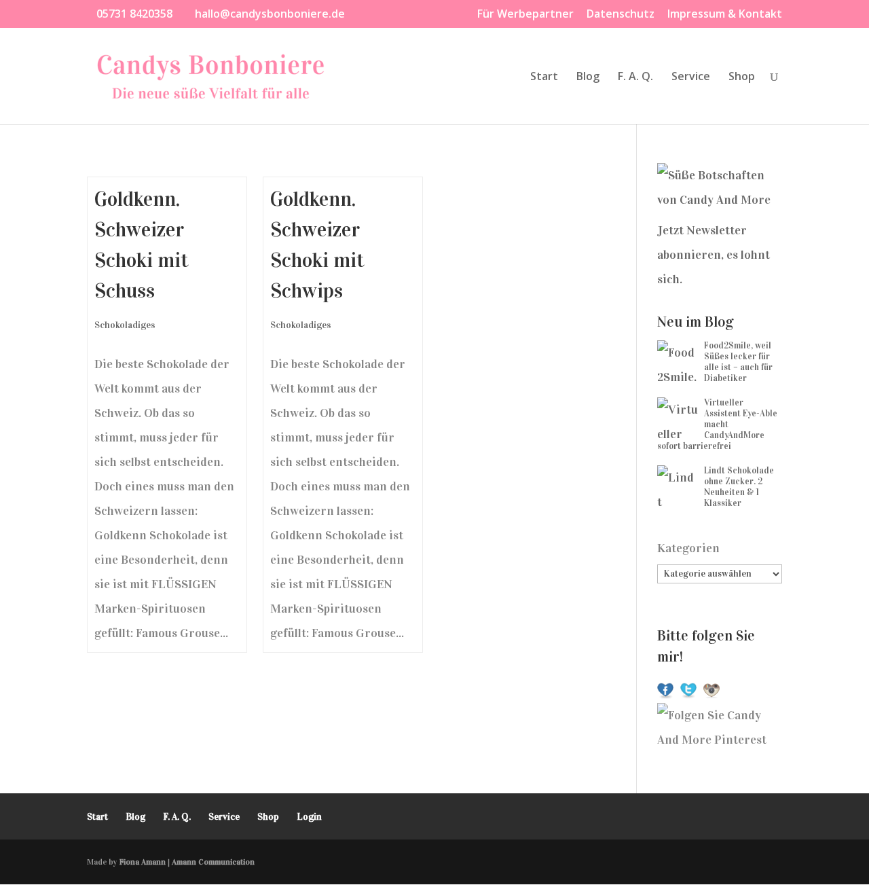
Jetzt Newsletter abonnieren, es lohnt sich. (713, 255)
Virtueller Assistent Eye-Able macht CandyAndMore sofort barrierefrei (717, 424)
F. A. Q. (635, 77)
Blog (587, 77)
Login (309, 817)
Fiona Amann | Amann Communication (187, 862)
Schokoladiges (124, 325)
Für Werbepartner (525, 14)
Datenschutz (620, 14)
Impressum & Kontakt (724, 14)
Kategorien (688, 548)
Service (690, 77)
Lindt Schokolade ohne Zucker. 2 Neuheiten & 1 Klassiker (739, 487)
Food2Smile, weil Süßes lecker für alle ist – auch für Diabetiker (738, 362)
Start (544, 77)
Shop (741, 77)
